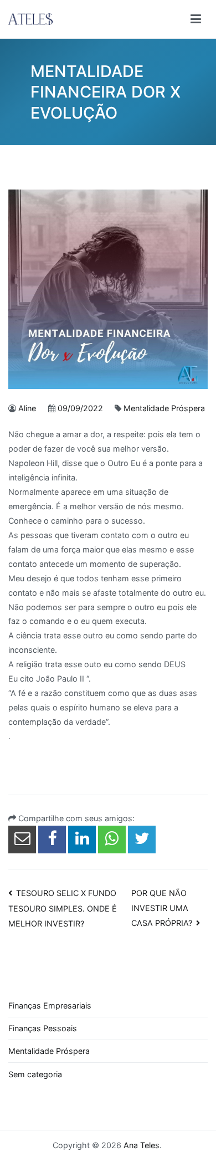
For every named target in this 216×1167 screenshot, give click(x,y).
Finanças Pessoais (42, 1028)
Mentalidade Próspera (164, 408)
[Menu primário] (196, 19)
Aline (27, 408)
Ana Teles (142, 1145)
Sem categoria (35, 1074)
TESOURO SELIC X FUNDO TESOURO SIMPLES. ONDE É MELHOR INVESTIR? (62, 908)
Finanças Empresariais (49, 1005)
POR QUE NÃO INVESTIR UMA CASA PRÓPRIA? (161, 908)
